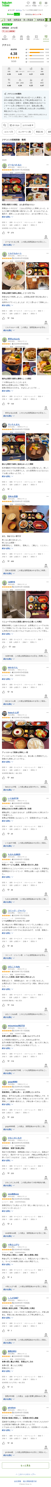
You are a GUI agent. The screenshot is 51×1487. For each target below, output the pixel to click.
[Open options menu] (47, 164)
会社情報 (17, 1481)
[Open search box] (4, 125)
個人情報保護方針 (30, 1481)
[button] (8, 149)
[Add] (46, 25)
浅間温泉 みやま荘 (10, 28)
